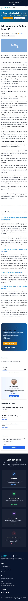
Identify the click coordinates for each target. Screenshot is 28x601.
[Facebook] (8, 592)
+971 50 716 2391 (20, 1)
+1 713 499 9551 (16, 2)
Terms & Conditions (5, 568)
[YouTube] (6, 592)
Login (14, 4)
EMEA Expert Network (5, 581)
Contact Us (3, 571)
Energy (11, 15)
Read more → (14, 484)
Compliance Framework (6, 569)
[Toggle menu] (26, 7)
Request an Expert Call (10, 343)
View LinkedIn (14, 393)
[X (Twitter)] (4, 592)
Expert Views (7, 15)
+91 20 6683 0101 (10, 1)
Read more (4, 411)
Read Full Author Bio (14, 396)
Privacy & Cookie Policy (5, 566)
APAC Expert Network (5, 580)
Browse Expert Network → (10, 347)
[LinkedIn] (1, 592)
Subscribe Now (14, 447)
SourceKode (17, 598)
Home (2, 15)
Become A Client (8, 18)
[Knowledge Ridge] (8, 8)
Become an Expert (19, 18)
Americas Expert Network (6, 583)
